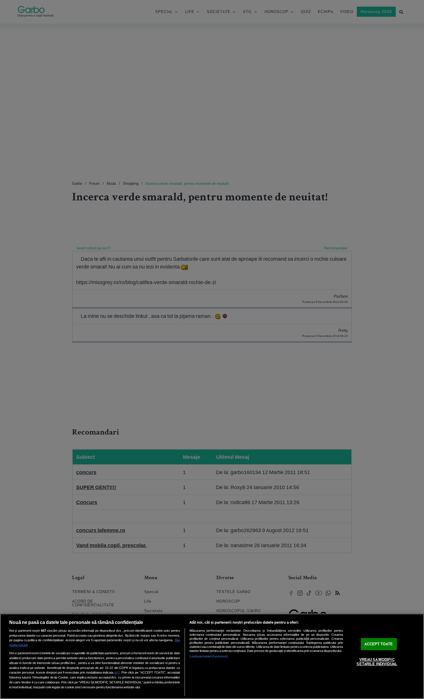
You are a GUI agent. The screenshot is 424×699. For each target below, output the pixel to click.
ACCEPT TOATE (379, 644)
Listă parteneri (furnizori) (209, 656)
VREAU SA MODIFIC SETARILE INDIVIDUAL (377, 662)
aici (117, 672)
